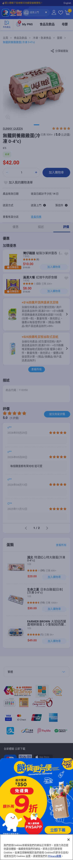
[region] (36, 847)
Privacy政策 (54, 856)
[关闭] (68, 839)
